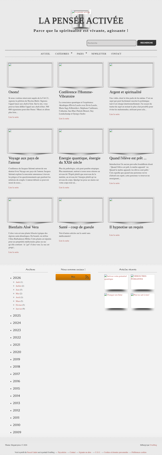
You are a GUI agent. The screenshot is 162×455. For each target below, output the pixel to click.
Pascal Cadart (32, 452)
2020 (17, 352)
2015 (16, 388)
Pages (79, 53)
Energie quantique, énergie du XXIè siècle (79, 160)
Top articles (62, 452)
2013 (16, 403)
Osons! (14, 92)
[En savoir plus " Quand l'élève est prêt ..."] (131, 151)
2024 (17, 323)
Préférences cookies (139, 452)
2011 (16, 417)
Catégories (61, 53)
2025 (17, 315)
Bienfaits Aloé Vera (24, 227)
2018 (16, 366)
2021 (16, 345)
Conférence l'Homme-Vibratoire (76, 94)
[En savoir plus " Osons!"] (30, 85)
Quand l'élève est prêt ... (127, 158)
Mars (18, 301)
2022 (17, 337)
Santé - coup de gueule (76, 227)
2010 (16, 425)
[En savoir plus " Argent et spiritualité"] (131, 85)
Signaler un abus (85, 452)
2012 (16, 410)
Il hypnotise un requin (126, 227)
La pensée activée (81, 20)
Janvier (19, 308)
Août (18, 282)
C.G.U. (98, 452)
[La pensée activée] (81, 12)
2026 (17, 278)
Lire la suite (14, 117)
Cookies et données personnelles (116, 452)
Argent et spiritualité (125, 92)
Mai (17, 293)
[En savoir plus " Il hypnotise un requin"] (131, 220)
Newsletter (98, 53)
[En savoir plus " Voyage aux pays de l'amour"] (30, 151)
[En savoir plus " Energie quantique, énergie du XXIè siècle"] (80, 151)
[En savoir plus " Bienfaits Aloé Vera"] (30, 220)
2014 (16, 396)
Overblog (153, 445)
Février (19, 304)
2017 (16, 374)
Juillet (18, 285)
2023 (17, 330)
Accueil (45, 53)
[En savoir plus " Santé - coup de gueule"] (80, 220)
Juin (17, 289)
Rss (73, 277)
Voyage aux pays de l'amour (24, 160)
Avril (18, 297)
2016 (16, 381)
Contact (116, 53)
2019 (16, 359)
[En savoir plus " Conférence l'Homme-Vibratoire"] (80, 85)
